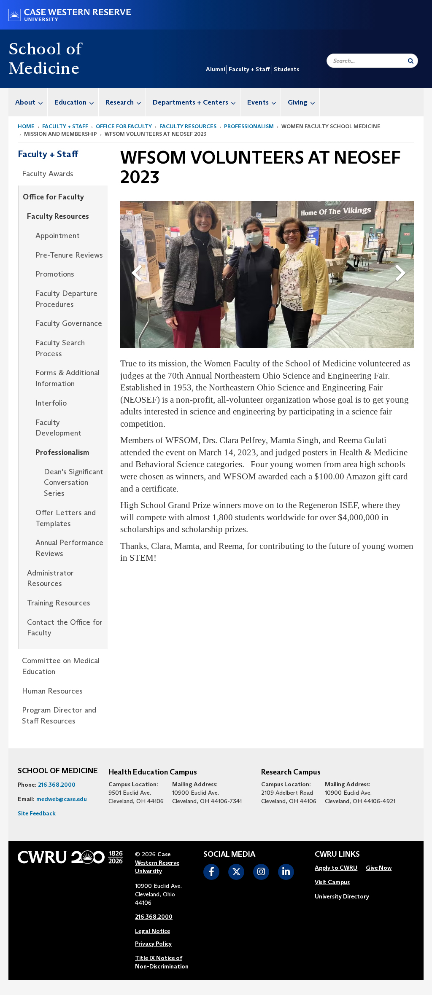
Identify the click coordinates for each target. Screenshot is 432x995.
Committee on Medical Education (61, 666)
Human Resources (52, 691)
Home (26, 126)
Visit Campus (332, 882)
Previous (139, 259)
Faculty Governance (68, 323)
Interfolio (51, 403)
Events (258, 102)
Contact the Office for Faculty (65, 628)
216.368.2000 (57, 784)
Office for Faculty (124, 126)
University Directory (342, 896)
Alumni (215, 69)
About (25, 102)
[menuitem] (28, 102)
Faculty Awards (47, 173)
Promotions (54, 274)
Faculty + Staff (249, 69)
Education (70, 102)
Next (403, 259)
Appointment (57, 235)
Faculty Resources (187, 126)
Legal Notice (152, 931)
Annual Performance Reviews (69, 548)
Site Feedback (37, 813)
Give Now (379, 867)
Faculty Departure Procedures (66, 299)
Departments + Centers (190, 102)
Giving (298, 102)
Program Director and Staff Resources (59, 715)
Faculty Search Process (60, 348)
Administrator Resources (50, 578)
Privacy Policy (153, 943)
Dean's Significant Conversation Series (73, 482)
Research (119, 102)
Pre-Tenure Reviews (69, 255)
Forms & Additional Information (67, 378)
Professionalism (249, 126)
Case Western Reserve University (157, 862)
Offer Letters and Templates (65, 518)
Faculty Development (58, 428)
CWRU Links (337, 854)
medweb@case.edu (61, 799)
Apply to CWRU (336, 867)
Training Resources (58, 603)
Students (286, 69)
